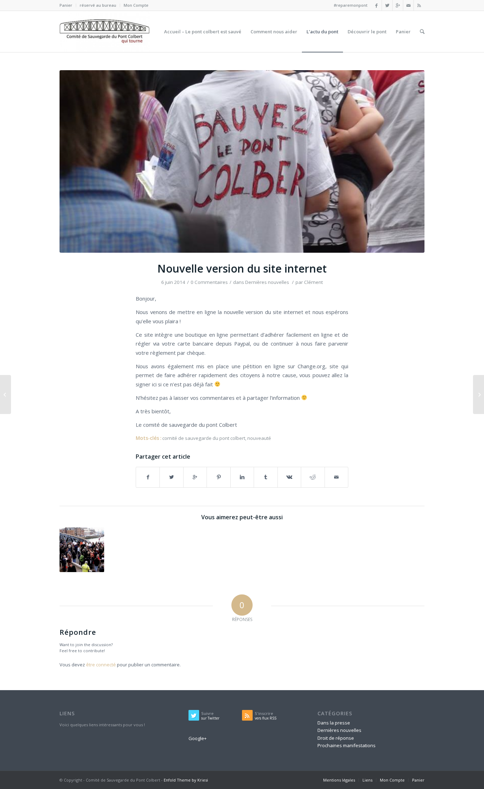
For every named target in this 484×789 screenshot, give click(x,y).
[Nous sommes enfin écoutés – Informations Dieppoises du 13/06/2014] (478, 394)
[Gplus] (398, 5)
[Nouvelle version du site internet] (242, 161)
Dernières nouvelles (267, 282)
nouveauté (259, 438)
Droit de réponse (335, 738)
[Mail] (408, 5)
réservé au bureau (98, 5)
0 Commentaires (209, 282)
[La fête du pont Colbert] (5, 394)
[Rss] (419, 5)
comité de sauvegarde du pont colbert (203, 438)
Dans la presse (333, 723)
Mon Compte (136, 5)
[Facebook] (376, 5)
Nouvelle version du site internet (242, 268)
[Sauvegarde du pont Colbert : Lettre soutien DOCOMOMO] (82, 549)
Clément (313, 282)
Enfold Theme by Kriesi (186, 780)
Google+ (197, 738)
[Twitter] (387, 5)
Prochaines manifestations (346, 745)
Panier (66, 5)
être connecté (101, 664)
